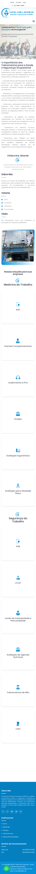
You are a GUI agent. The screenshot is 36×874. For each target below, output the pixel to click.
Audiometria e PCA (18, 382)
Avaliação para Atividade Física (18, 492)
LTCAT (18, 583)
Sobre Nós (6, 827)
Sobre (12, 2)
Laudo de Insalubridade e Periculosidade (18, 619)
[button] (33, 21)
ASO (18, 309)
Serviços (5, 830)
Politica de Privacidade (10, 837)
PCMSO (18, 419)
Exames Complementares (18, 346)
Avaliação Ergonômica (18, 455)
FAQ (24, 2)
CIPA (18, 729)
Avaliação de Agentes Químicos (18, 656)
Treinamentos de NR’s (18, 692)
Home (5, 824)
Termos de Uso (8, 833)
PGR (18, 546)
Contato (18, 2)
